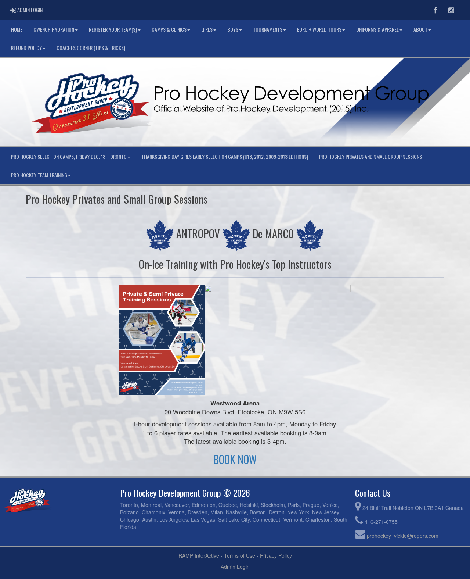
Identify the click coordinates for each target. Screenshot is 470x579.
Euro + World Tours (319, 29)
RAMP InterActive (198, 555)
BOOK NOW (235, 459)
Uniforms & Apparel (377, 29)
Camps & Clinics (169, 29)
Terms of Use (239, 555)
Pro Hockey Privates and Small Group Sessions (370, 156)
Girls (207, 29)
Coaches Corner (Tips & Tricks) (91, 47)
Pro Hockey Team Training (39, 175)
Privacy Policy (276, 555)
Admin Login (235, 566)
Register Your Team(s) (113, 29)
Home (16, 29)
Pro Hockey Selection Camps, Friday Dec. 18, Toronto (69, 156)
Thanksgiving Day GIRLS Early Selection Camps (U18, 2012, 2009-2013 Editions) (224, 156)
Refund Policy (26, 47)
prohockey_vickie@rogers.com (402, 535)
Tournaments (267, 29)
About (420, 29)
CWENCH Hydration (53, 29)
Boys (232, 29)
